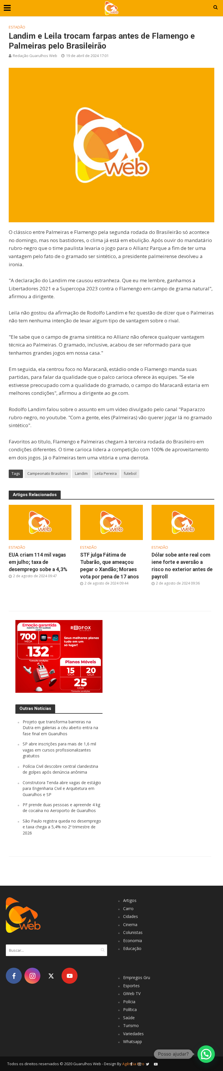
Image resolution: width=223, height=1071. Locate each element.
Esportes (131, 985)
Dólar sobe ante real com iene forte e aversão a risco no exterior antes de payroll (182, 566)
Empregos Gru (136, 977)
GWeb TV (132, 993)
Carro (128, 908)
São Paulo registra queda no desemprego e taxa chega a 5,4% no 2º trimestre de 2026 (62, 827)
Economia (132, 940)
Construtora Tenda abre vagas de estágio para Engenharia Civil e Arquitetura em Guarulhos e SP (62, 788)
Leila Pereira (106, 473)
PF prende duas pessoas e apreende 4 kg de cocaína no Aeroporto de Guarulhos (61, 807)
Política (130, 1009)
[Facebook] (14, 976)
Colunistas (133, 932)
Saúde (129, 1017)
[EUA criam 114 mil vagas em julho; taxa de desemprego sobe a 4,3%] (40, 522)
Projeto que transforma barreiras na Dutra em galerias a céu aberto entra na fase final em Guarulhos (60, 727)
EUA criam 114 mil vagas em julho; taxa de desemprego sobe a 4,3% (38, 562)
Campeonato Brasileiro (47, 473)
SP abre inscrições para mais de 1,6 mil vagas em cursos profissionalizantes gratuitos (59, 750)
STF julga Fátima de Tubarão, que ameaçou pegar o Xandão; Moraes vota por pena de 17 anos (109, 566)
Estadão (17, 27)
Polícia (129, 1001)
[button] (206, 1054)
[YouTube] (70, 976)
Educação (132, 948)
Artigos (129, 900)
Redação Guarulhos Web (35, 55)
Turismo (131, 1025)
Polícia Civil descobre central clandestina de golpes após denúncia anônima (60, 769)
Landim (81, 473)
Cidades (130, 916)
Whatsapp (132, 1041)
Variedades (133, 1033)
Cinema (130, 924)
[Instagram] (32, 976)
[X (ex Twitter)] (51, 976)
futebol (130, 473)
